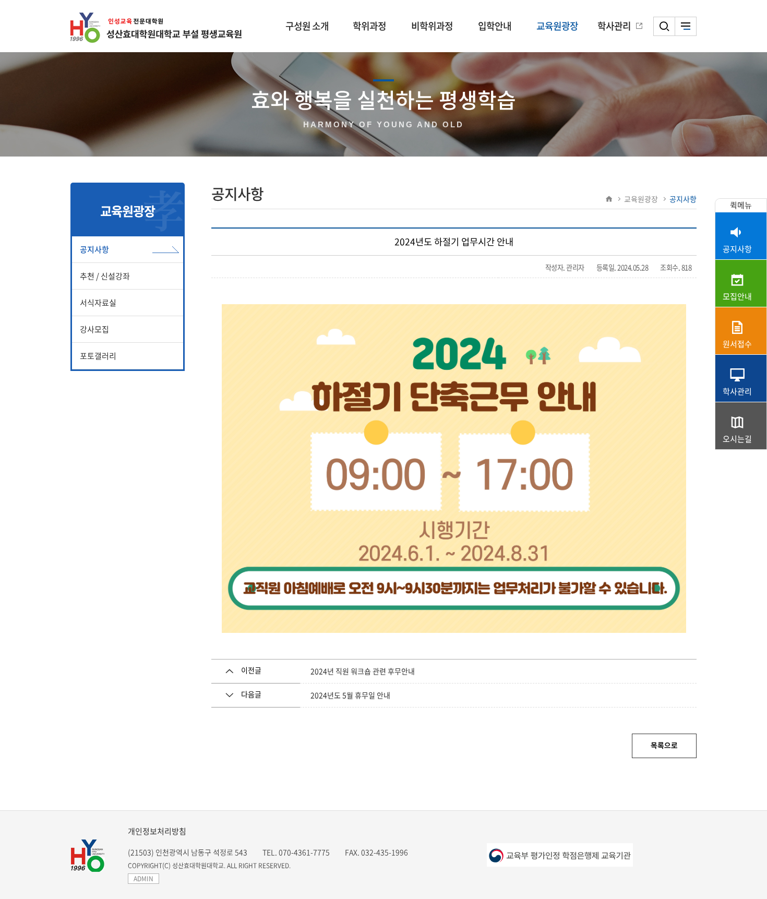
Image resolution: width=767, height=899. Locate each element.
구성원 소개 (307, 26)
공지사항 (94, 249)
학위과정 (369, 26)
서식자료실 (98, 302)
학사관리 (614, 26)
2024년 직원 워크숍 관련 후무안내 (362, 671)
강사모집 (94, 329)
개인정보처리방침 (157, 831)
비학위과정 (432, 26)
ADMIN (143, 878)
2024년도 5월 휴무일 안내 (350, 695)
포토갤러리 (98, 356)
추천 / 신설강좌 (105, 276)
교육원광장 (557, 26)
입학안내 (494, 26)
